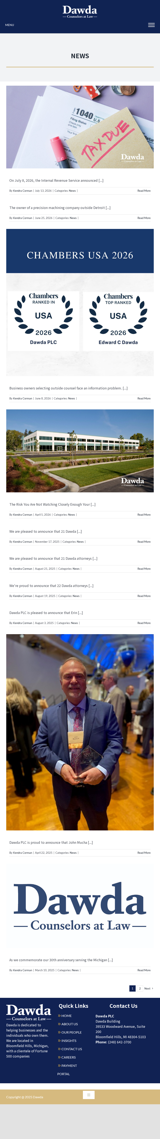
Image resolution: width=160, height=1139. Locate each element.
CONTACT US (71, 1049)
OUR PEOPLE (71, 1032)
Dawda (38, 1097)
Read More (144, 190)
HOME (66, 1016)
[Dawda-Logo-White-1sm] (28, 1006)
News (72, 190)
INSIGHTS (68, 1041)
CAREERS (68, 1057)
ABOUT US (69, 1024)
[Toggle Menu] (151, 25)
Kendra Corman (22, 190)
